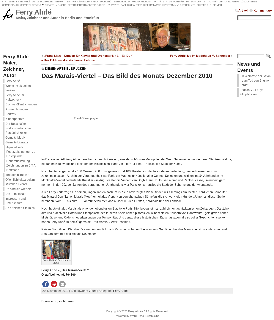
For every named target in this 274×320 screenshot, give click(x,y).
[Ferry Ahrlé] (137, 37)
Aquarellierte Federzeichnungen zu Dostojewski (20, 152)
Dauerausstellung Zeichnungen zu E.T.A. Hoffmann (21, 165)
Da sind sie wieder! (18, 189)
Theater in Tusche (17, 174)
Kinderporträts (14, 119)
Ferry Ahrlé (33, 12)
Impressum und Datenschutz (15, 201)
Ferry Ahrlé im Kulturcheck (14, 97)
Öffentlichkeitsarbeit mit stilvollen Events (20, 182)
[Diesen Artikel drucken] (42, 68)
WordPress (137, 315)
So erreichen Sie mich (20, 208)
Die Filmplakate (15, 193)
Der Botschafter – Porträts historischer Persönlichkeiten (18, 128)
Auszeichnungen (16, 109)
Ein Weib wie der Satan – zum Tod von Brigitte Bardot (255, 81)
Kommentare (262, 10)
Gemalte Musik (15, 137)
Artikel (243, 10)
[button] (45, 284)
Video (93, 290)
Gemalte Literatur (16, 142)
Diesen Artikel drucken (65, 68)
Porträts (10, 114)
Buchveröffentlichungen (21, 104)
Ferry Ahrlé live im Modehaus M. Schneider (200, 55)
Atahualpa (153, 315)
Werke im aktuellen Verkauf (18, 88)
